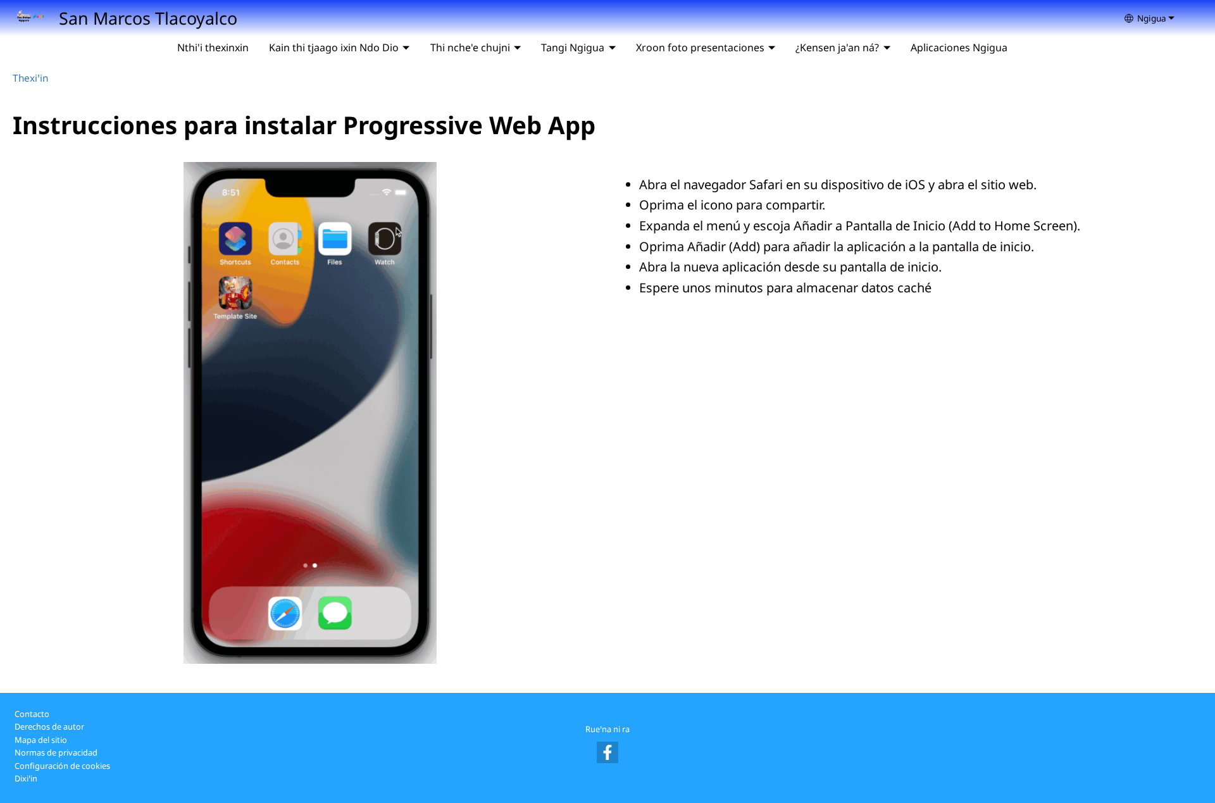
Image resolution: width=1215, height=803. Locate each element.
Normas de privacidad (56, 752)
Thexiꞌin (30, 78)
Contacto (32, 713)
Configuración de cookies (62, 765)
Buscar (1033, 47)
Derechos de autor (49, 726)
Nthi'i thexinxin (213, 47)
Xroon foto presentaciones (700, 47)
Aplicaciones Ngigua (959, 47)
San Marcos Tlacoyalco (148, 18)
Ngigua (1151, 18)
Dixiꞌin (26, 778)
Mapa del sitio (41, 739)
